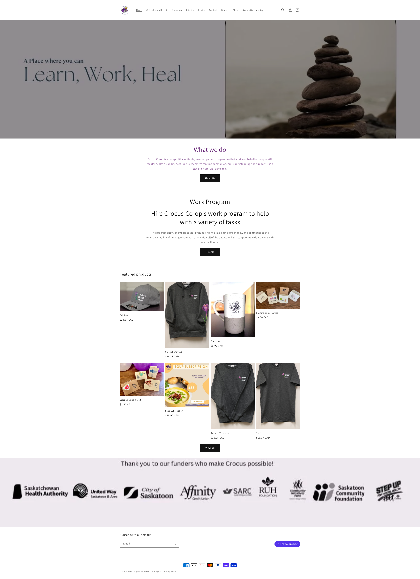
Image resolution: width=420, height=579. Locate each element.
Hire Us (210, 251)
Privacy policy (170, 571)
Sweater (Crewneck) (220, 433)
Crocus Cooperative (135, 571)
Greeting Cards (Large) (267, 313)
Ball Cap (124, 315)
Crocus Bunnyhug (173, 352)
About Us (210, 178)
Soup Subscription (174, 411)
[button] (282, 10)
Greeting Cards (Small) (131, 400)
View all (210, 447)
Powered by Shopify (152, 571)
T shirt (259, 433)
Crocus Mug (216, 341)
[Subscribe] (175, 544)
